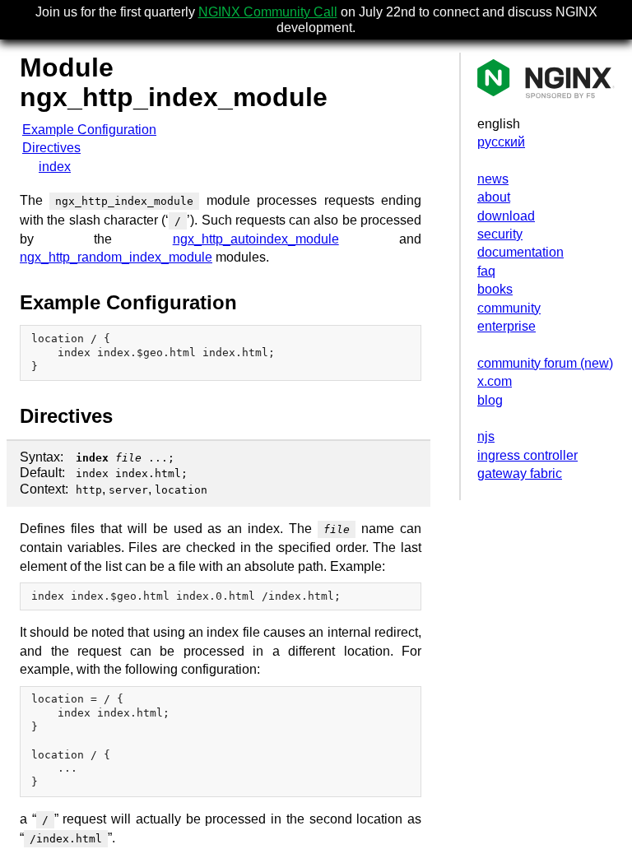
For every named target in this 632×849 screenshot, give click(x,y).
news (493, 179)
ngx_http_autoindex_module (256, 239)
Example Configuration (89, 130)
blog (490, 400)
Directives (51, 148)
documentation (520, 252)
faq (486, 271)
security (500, 234)
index (55, 167)
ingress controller (527, 455)
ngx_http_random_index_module (116, 257)
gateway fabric (519, 473)
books (495, 289)
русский (501, 142)
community (509, 308)
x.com (494, 381)
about (493, 197)
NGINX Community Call (267, 12)
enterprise (506, 326)
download (506, 216)
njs (486, 436)
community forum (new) (545, 363)
